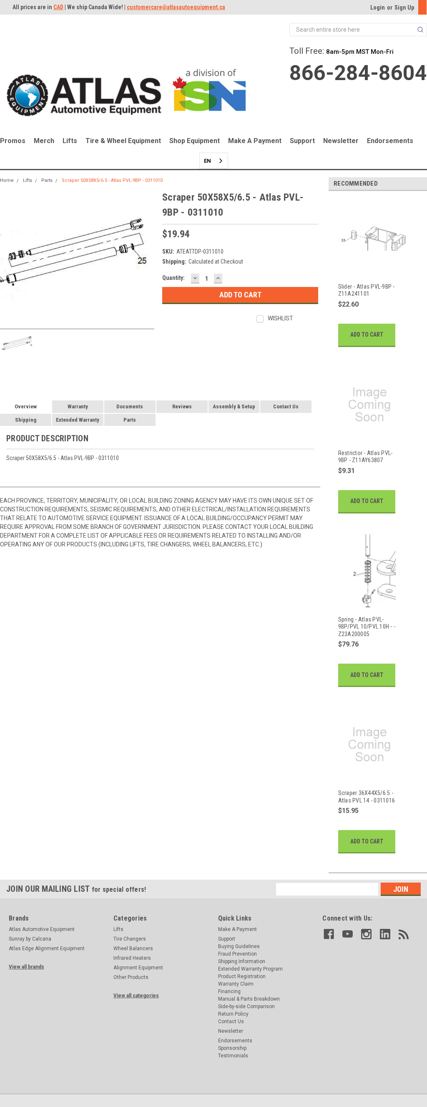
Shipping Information (241, 961)
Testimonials (233, 1056)
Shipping (25, 420)
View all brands (26, 967)
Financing (229, 991)
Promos (12, 141)
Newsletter (341, 141)
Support (302, 141)
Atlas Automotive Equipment (42, 929)
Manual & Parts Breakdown (249, 999)
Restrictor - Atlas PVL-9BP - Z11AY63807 (365, 457)
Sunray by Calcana (30, 939)
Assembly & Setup (234, 406)
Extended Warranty (77, 420)
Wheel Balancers (133, 948)
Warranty (78, 406)
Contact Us (286, 406)
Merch (44, 141)
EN (207, 161)
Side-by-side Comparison (246, 1006)
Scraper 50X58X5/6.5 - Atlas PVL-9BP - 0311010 (112, 180)
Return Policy (233, 1014)
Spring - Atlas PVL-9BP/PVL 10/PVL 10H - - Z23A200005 (367, 626)
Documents (129, 406)
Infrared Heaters (132, 958)
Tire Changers (129, 939)
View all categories (136, 996)
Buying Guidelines (239, 946)
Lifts (70, 141)
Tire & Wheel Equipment (123, 141)
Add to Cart (366, 334)
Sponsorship (232, 1048)
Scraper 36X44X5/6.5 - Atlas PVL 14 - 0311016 (366, 797)
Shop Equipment (194, 141)
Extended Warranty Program (250, 969)
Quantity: (173, 277)
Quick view (370, 270)
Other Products (130, 977)
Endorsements (390, 141)
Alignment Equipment (138, 968)
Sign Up (404, 7)
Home (7, 180)
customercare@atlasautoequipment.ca (176, 7)
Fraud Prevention (237, 954)
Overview (26, 406)
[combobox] (213, 161)
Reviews (182, 406)
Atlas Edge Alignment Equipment (47, 948)
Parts (47, 180)
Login (377, 7)
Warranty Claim (236, 984)
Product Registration (242, 976)
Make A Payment (254, 141)
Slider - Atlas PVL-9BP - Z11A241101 (366, 290)
